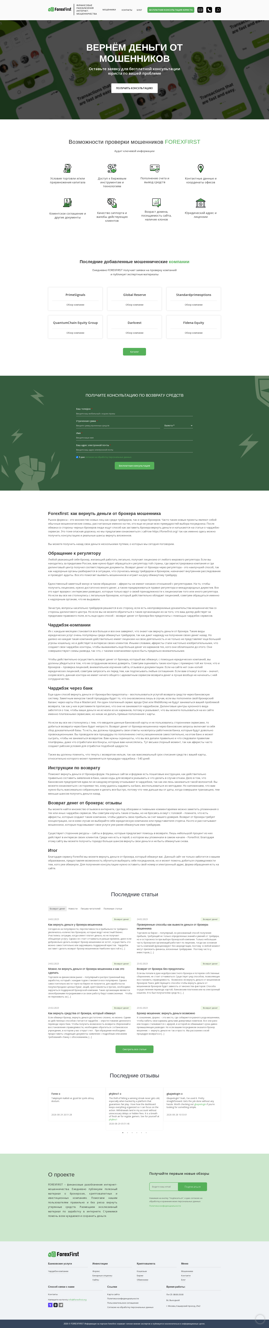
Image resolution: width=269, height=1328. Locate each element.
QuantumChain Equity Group (75, 323)
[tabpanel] (77, 1104)
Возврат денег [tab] (57, 908)
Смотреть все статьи (134, 1049)
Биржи (140, 1275)
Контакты (127, 10)
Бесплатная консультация (134, 465)
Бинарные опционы (102, 1275)
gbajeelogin (200, 1104)
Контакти (186, 1275)
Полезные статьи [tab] (113, 908)
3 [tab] (132, 1132)
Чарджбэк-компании (58, 1271)
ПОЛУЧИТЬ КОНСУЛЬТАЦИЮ (134, 88)
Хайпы (95, 1279)
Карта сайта (113, 1294)
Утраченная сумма (87, 420)
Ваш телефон (84, 408)
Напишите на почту (67, 1299)
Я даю (105, 457)
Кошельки (142, 1271)
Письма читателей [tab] (90, 908)
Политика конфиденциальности (165, 1205)
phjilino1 (113, 1119)
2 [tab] (127, 1132)
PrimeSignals (75, 295)
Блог (183, 1279)
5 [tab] (141, 1132)
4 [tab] (136, 1132)
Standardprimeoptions (193, 295)
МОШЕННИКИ (109, 9)
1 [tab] (122, 1132)
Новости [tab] (73, 908)
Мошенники (187, 1271)
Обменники (142, 1279)
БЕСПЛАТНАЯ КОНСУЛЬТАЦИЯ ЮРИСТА (171, 9)
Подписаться (192, 1186)
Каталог (134, 351)
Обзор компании (75, 304)
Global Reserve (134, 295)
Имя (79, 433)
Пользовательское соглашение (123, 1302)
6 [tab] (146, 1132)
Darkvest (135, 323)
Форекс (96, 1271)
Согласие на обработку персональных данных (130, 1307)
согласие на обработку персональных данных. (108, 457)
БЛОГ (139, 10)
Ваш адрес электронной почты (93, 445)
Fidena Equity (193, 323)
